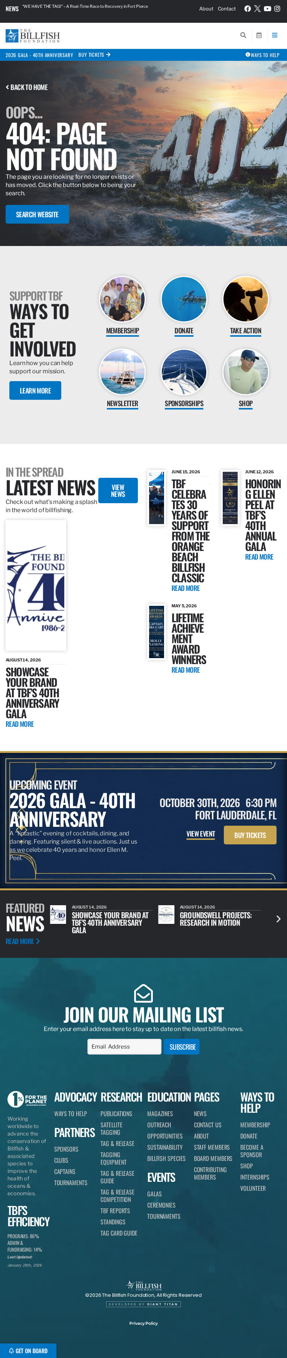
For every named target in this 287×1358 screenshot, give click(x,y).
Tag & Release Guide (118, 1177)
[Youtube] (267, 8)
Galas (154, 1193)
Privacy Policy (143, 1323)
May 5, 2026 (184, 605)
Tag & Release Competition (118, 1195)
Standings (113, 1221)
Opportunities (165, 1135)
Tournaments (70, 1182)
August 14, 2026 (23, 660)
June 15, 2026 (186, 471)
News (12, 8)
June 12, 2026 (259, 471)
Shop (246, 1165)
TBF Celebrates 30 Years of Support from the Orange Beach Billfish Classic (191, 530)
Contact (227, 9)
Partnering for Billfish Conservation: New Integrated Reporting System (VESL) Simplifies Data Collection (94, 8)
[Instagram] (277, 8)
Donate (248, 1135)
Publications (116, 1113)
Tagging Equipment (113, 1158)
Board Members (213, 1158)
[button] (278, 918)
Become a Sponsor (251, 1151)
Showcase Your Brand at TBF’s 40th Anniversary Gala (32, 692)
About (206, 9)
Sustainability (165, 1147)
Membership (255, 1124)
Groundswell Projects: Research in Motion (108, 918)
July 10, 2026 (194, 907)
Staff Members (212, 1147)
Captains (64, 1171)
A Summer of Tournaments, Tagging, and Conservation (214, 922)
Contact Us (208, 1124)
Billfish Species (166, 1158)
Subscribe (183, 1047)
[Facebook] (248, 8)
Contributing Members (210, 1173)
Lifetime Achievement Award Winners (189, 638)
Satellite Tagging (111, 1128)
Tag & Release (118, 1143)
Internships (254, 1176)
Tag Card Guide (119, 1232)
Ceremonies (161, 1204)
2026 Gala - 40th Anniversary (39, 55)
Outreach (159, 1124)
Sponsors (66, 1148)
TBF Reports (115, 1210)
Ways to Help (70, 1113)
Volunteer (253, 1188)
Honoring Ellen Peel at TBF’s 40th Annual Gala (263, 514)
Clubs (61, 1160)
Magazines (160, 1113)
